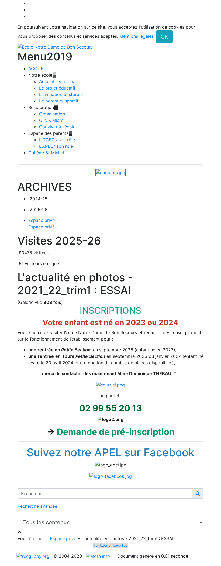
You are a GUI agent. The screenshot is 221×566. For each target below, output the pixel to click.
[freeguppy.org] (33, 556)
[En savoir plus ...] (101, 556)
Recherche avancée (37, 506)
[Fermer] (19, 532)
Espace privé (63, 538)
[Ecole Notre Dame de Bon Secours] (110, 46)
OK (164, 36)
